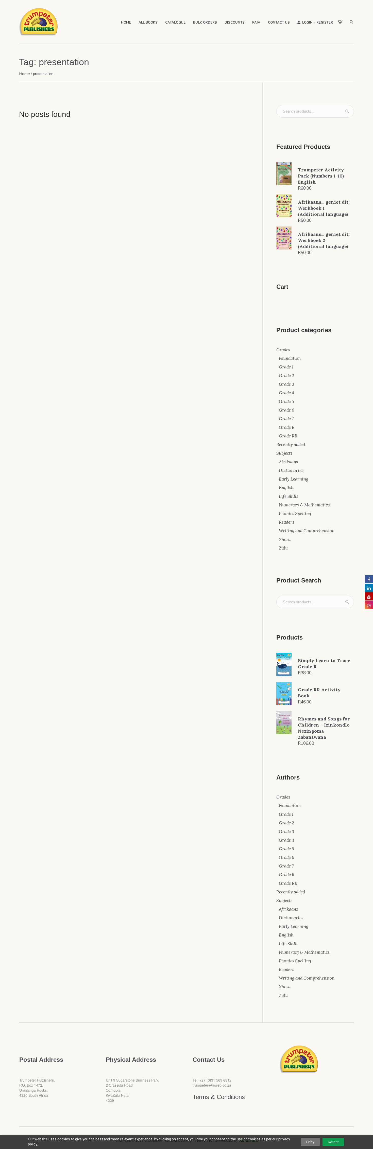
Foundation (290, 358)
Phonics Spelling (295, 513)
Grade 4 (286, 393)
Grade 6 (286, 410)
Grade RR (288, 436)
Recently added (290, 444)
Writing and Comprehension (306, 531)
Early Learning (293, 479)
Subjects (284, 453)
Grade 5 (286, 401)
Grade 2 (286, 375)
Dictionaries (291, 470)
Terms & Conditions (219, 1096)
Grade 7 (286, 418)
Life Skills (288, 496)
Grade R (287, 427)
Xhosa (285, 539)
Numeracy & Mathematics (304, 505)
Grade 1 (286, 367)
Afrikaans (288, 462)
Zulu (283, 548)
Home (24, 73)
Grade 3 (286, 384)
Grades (283, 349)
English (286, 487)
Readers (286, 522)
